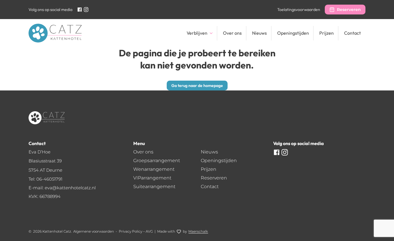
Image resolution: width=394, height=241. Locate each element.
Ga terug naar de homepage (197, 85)
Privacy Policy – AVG (136, 231)
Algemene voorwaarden (93, 231)
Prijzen (326, 33)
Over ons (232, 33)
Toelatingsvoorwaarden (298, 9)
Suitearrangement (154, 186)
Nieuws (259, 33)
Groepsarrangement (156, 160)
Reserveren (349, 9)
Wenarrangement (154, 169)
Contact (352, 33)
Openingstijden (293, 33)
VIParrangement (152, 178)
